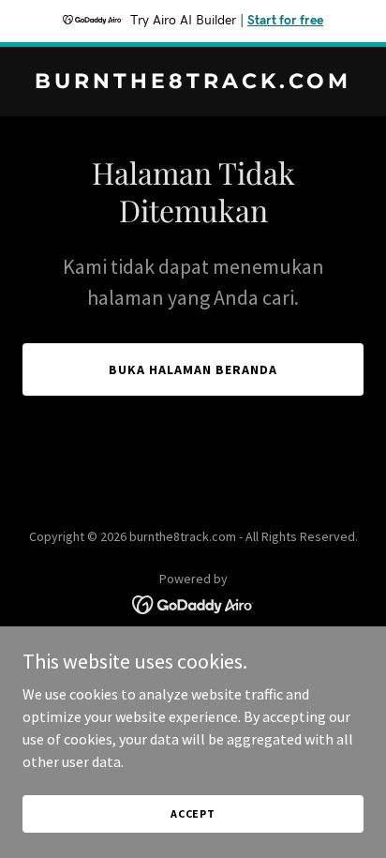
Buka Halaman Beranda (193, 369)
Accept (193, 813)
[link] (193, 82)
